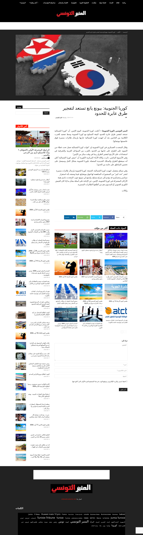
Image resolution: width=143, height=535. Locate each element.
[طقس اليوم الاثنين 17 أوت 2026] (21, 427)
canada (86, 514)
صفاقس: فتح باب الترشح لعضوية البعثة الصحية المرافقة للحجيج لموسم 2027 (40, 304)
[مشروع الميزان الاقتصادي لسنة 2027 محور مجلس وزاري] (91, 267)
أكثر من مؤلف (101, 228)
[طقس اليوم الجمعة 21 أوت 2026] (66, 267)
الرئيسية (23, 3)
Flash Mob (71, 514)
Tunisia (67, 518)
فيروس (27, 522)
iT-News (37, 514)
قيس (22, 522)
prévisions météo (77, 518)
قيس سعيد (122, 526)
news (86, 518)
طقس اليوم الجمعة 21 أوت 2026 (68, 277)
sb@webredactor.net (68, 499)
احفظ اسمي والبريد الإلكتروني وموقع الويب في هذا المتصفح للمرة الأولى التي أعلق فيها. (99, 381)
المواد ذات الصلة (118, 228)
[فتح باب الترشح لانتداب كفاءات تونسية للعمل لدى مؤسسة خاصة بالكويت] (116, 312)
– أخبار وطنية (34, 3)
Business (115, 514)
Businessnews (106, 514)
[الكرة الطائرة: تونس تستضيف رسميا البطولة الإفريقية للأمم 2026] (21, 386)
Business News (95, 514)
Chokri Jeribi (78, 514)
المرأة (92, 522)
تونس (61, 521)
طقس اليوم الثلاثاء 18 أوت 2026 (40, 333)
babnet (122, 514)
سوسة (46, 522)
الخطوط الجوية (84, 3)
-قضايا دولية (102, 3)
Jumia (30, 514)
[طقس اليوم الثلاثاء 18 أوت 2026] (21, 335)
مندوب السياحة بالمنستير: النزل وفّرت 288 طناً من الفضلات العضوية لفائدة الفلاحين (116, 279)
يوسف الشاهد (94, 525)
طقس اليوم (33, 522)
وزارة (108, 526)
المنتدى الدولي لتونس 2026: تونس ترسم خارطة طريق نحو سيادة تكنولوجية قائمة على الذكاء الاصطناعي (66, 325)
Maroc (99, 518)
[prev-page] (125, 332)
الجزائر (21, 518)
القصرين (103, 522)
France (64, 514)
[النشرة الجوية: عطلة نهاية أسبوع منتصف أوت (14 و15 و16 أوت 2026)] (21, 457)
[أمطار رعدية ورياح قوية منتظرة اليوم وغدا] (91, 241)
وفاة (100, 525)
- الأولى (119, 32)
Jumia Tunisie (118, 518)
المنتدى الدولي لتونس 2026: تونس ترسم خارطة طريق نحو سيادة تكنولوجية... (39, 273)
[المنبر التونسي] (71, 14)
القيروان (97, 522)
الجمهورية (122, 522)
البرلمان (27, 518)
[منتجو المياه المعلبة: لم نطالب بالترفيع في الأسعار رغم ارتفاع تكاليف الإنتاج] (66, 291)
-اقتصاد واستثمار (63, 3)
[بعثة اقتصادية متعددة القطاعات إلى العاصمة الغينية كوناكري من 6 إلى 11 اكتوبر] (91, 314)
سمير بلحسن (45, 158)
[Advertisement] (114, 124)
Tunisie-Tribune (46, 518)
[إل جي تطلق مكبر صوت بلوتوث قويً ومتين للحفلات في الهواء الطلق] (21, 447)
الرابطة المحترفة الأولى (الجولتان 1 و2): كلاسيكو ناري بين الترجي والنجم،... (34, 152)
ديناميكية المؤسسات (49, 3)
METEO (92, 518)
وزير (104, 526)
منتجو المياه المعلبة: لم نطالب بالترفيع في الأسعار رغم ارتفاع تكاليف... (41, 242)
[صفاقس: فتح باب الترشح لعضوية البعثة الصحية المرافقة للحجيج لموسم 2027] (21, 304)
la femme (106, 518)
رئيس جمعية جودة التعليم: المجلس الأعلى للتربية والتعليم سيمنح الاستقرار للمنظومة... (39, 366)
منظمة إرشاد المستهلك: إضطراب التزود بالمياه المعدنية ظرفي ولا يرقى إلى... (39, 406)
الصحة (111, 3)
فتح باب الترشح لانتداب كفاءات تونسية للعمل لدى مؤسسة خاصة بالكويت (40, 293)
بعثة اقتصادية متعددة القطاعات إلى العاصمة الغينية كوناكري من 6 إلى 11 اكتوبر (92, 325)
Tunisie (60, 518)
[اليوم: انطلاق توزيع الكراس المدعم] (21, 376)
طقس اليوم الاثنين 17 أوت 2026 (40, 425)
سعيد (50, 522)
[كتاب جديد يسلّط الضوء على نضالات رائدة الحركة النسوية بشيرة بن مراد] (21, 356)
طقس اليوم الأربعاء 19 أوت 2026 (118, 301)
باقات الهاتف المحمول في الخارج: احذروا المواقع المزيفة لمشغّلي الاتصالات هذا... (40, 345)
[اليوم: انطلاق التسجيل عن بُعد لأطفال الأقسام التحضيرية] (21, 315)
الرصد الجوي (115, 522)
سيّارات (94, 3)
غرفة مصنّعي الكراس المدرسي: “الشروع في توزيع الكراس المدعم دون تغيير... (39, 325)
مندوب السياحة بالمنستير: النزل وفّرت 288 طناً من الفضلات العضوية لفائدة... (39, 232)
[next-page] (122, 332)
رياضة (124, 3)
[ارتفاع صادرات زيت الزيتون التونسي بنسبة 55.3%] (21, 172)
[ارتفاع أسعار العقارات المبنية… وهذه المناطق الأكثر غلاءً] (21, 396)
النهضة (67, 522)
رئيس (55, 522)
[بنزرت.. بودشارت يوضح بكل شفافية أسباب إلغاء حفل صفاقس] (21, 417)
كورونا (114, 525)
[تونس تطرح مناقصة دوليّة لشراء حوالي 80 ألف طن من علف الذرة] (21, 202)
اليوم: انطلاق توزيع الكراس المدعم (39, 374)
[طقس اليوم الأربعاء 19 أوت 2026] (116, 291)
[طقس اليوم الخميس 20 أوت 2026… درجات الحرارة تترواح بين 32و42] (91, 291)
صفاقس (41, 522)
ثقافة (117, 3)
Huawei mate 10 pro (50, 514)
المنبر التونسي (58, 117)
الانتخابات (33, 518)
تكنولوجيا (74, 3)
